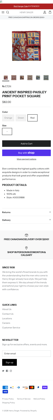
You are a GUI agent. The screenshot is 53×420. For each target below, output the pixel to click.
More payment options (26, 159)
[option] (26, 45)
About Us (6, 309)
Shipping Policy (8, 403)
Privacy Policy (8, 399)
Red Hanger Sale (21, 6)
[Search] (9, 12)
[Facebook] (7, 371)
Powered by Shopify (28, 411)
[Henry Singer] (26, 12)
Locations (7, 318)
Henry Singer (14, 411)
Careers (6, 323)
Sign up (9, 362)
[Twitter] (3, 371)
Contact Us (7, 313)
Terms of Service (23, 399)
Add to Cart (26, 143)
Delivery (6, 220)
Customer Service (11, 327)
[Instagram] (11, 371)
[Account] (44, 12)
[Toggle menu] (3, 12)
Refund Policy (39, 399)
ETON (8, 86)
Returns (6, 212)
